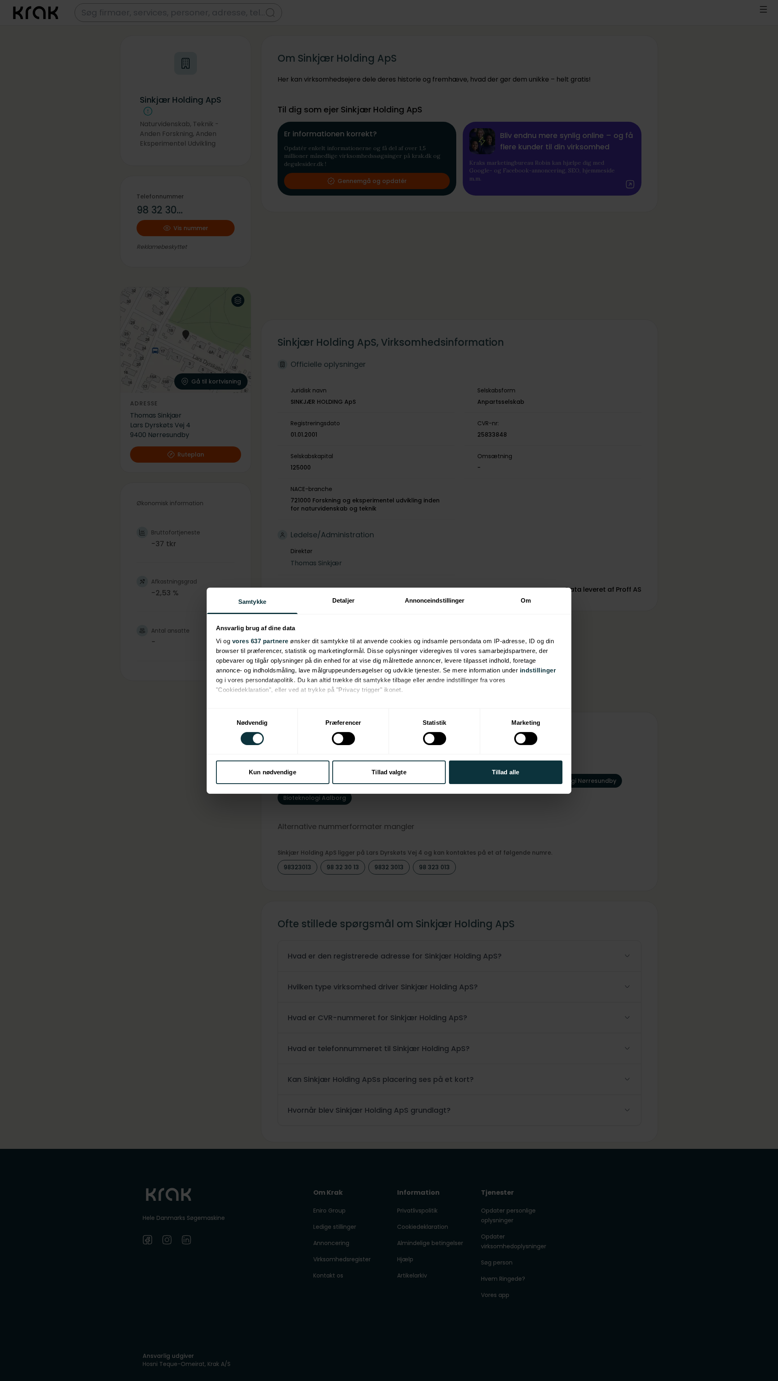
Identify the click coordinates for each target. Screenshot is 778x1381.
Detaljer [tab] (343, 600)
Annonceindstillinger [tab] (435, 600)
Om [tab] (526, 600)
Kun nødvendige (272, 772)
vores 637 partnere (260, 640)
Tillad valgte (389, 772)
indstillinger (538, 669)
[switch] (343, 738)
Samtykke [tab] (252, 601)
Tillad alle (505, 772)
